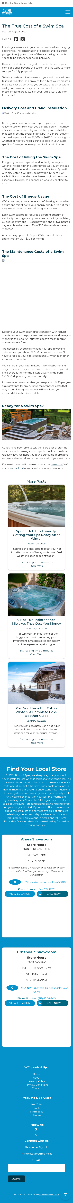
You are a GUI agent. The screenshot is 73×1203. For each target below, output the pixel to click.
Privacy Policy (37, 1081)
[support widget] (65, 1194)
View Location (19, 893)
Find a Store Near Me (19, 3)
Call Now (54, 893)
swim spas (57, 464)
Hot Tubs (36, 1104)
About (36, 1077)
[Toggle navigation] (68, 12)
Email (36, 1160)
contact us (16, 468)
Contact (36, 1088)
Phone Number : (36, 889)
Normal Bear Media (49, 1194)
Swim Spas (36, 1111)
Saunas (36, 1115)
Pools (36, 1108)
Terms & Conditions (36, 1084)
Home (37, 1074)
